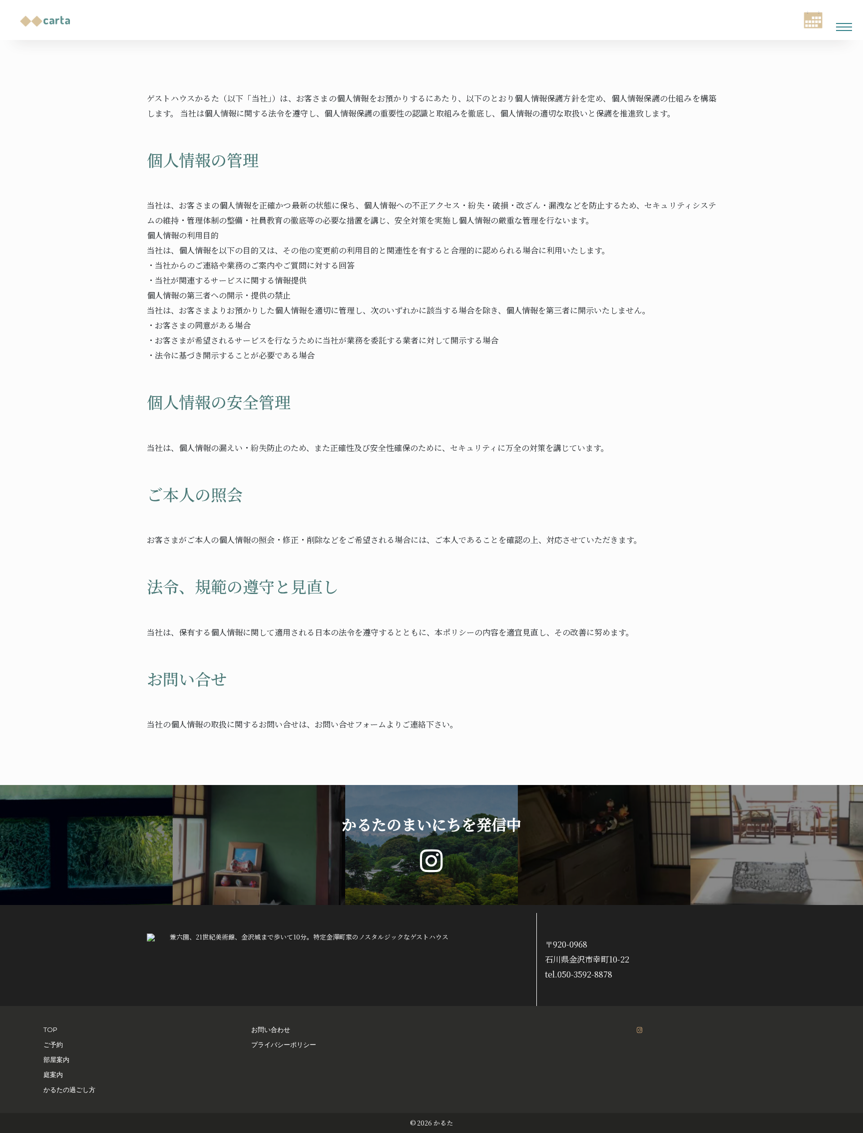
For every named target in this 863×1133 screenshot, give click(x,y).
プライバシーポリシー (283, 1044)
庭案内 (53, 1074)
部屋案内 (56, 1060)
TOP (50, 1030)
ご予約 (53, 1044)
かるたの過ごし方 (69, 1090)
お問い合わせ (270, 1030)
